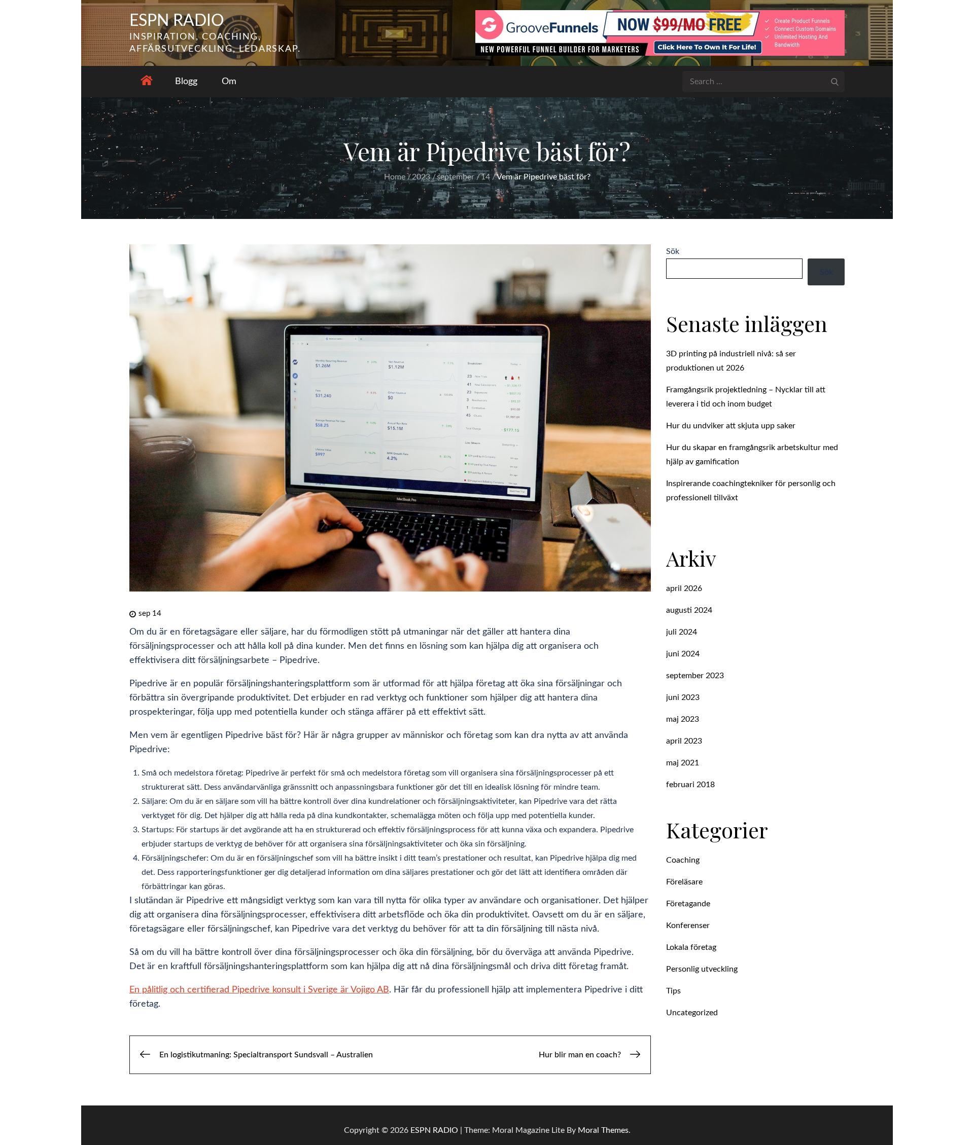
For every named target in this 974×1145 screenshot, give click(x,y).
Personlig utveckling (702, 969)
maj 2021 (682, 763)
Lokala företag (691, 947)
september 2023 (695, 676)
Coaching (683, 860)
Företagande (688, 904)
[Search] (834, 81)
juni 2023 (683, 697)
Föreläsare (684, 882)
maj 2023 (682, 719)
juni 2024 (683, 654)
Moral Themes (603, 1130)
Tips (673, 991)
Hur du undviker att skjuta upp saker (730, 426)
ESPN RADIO (176, 21)
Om (229, 81)
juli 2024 (681, 632)
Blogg (186, 81)
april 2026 (684, 588)
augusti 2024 (689, 610)
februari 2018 (690, 785)
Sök (672, 251)
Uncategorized (692, 1013)
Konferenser (688, 925)
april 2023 (684, 741)
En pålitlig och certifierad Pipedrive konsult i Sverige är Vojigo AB (259, 989)
